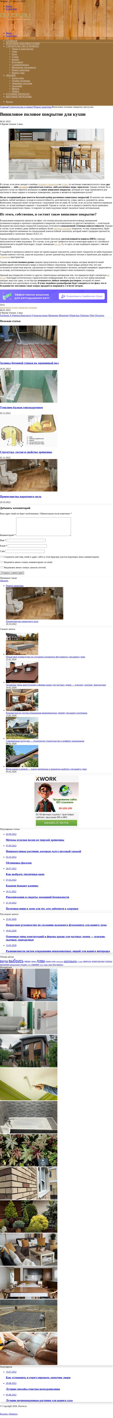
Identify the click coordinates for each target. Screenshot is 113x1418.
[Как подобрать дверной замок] (28, 1033)
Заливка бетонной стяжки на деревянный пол (29, 363)
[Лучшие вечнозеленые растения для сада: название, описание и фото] (28, 1232)
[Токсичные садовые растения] (28, 1165)
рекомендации (15, 965)
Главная (4, 107)
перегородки (98, 961)
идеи (53, 961)
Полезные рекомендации (23, 43)
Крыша (15, 59)
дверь (33, 961)
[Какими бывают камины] (28, 1000)
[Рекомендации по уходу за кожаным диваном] (28, 1364)
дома (40, 961)
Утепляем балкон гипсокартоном (21, 407)
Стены (15, 57)
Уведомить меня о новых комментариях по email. (28, 562)
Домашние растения (22, 83)
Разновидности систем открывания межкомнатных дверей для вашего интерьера (46, 713)
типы (50, 965)
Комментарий (8, 535)
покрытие (23, 307)
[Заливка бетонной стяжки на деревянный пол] (28, 357)
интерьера (59, 961)
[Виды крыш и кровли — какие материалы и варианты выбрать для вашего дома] (22, 766)
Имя (3, 540)
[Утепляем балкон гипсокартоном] (28, 402)
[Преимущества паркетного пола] (28, 490)
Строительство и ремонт (22, 46)
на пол (58, 244)
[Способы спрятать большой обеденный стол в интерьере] (28, 1298)
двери (27, 961)
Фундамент (17, 62)
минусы (87, 961)
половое (33, 307)
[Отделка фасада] (28, 1066)
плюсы (108, 961)
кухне (64, 184)
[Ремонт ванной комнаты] (28, 1132)
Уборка (15, 91)
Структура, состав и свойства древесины (26, 452)
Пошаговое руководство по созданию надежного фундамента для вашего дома (45, 657)
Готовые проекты (17, 94)
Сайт (2, 551)
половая (23, 187)
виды (4, 961)
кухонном (5, 257)
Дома (14, 51)
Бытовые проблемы (19, 96)
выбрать (16, 960)
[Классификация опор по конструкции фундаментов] (28, 1331)
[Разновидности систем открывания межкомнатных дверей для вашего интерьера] (22, 710)
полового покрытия (48, 184)
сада (29, 965)
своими (35, 964)
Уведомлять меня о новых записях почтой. (25, 567)
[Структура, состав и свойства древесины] (28, 446)
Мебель (15, 88)
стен (41, 965)
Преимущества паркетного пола (20, 496)
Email (3, 546)
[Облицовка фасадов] (28, 1199)
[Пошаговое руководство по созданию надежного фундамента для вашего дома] (22, 654)
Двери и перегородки (22, 49)
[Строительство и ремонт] (15, 28)
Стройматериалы (20, 64)
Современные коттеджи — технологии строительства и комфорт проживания (45, 741)
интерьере (70, 961)
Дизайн (11, 75)
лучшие (80, 961)
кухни (14, 307)
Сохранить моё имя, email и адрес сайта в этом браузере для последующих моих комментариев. (51, 557)
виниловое (5, 307)
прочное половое (62, 228)
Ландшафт (17, 86)
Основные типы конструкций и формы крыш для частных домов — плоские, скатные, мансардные (56, 685)
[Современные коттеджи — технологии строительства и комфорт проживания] (22, 738)
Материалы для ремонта (24, 67)
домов (48, 961)
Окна (14, 54)
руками (23, 965)
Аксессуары (18, 78)
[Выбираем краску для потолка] (28, 1099)
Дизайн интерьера (21, 80)
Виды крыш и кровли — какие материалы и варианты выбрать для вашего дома (46, 769)
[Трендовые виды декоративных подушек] (28, 1265)
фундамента (58, 965)
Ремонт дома (18, 72)
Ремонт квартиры (20, 70)
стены (45, 965)
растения (4, 964)
